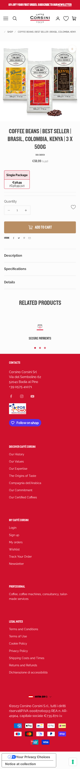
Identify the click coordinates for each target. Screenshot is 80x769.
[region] (40, 81)
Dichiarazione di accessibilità (28, 672)
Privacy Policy (18, 651)
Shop (10, 32)
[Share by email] (29, 238)
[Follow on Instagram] (22, 396)
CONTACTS (14, 363)
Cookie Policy (18, 643)
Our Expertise (18, 468)
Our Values (16, 461)
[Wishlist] (66, 18)
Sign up (14, 535)
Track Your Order (20, 556)
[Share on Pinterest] (24, 238)
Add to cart (43, 227)
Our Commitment (20, 490)
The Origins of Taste (22, 475)
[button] (74, 18)
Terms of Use (18, 636)
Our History (16, 454)
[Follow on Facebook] (11, 396)
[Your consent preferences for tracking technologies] (73, 762)
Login (12, 527)
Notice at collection (20, 764)
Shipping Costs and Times (26, 658)
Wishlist (14, 549)
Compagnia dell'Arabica (25, 483)
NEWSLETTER (65, 5)
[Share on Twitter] (19, 238)
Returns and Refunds (23, 665)
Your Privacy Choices (33, 757)
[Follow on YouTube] (32, 396)
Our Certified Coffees (23, 497)
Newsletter (16, 563)
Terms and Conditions (23, 629)
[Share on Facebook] (13, 238)
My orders (16, 542)
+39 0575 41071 (20, 387)
